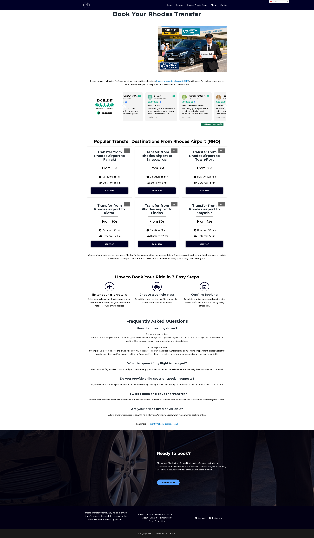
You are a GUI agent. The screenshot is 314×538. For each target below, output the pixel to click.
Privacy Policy (165, 517)
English (274, 1)
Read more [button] (131, 117)
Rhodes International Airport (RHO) (172, 81)
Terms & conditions (157, 521)
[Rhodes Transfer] (86, 4)
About (213, 5)
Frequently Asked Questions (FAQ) (162, 424)
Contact (223, 5)
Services (179, 5)
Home (169, 5)
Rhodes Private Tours (197, 5)
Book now (109, 190)
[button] (225, 107)
